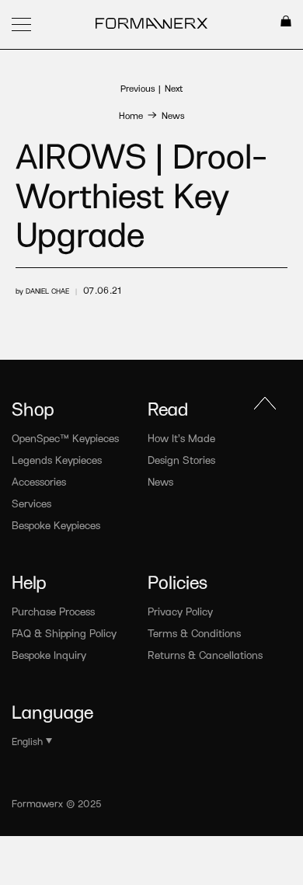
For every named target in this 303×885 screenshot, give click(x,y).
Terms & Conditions (194, 632)
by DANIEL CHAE (42, 290)
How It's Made (181, 437)
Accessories (39, 481)
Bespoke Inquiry (49, 654)
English (27, 741)
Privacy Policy (180, 611)
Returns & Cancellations (205, 654)
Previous (137, 87)
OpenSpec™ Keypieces (65, 437)
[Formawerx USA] (152, 25)
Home (131, 115)
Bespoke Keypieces (56, 524)
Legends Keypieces (57, 459)
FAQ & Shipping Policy (64, 632)
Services (31, 503)
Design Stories (181, 459)
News (173, 115)
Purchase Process (53, 611)
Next (174, 87)
